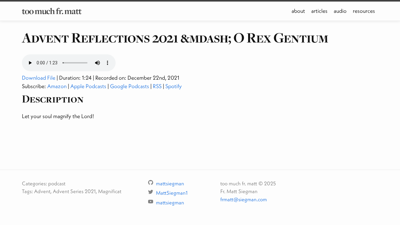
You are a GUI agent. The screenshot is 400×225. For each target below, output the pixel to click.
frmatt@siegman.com (243, 199)
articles (319, 10)
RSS (157, 86)
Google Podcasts (129, 86)
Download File (38, 77)
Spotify (173, 86)
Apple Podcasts (88, 86)
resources (364, 10)
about (298, 10)
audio (340, 10)
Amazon (57, 86)
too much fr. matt (51, 11)
